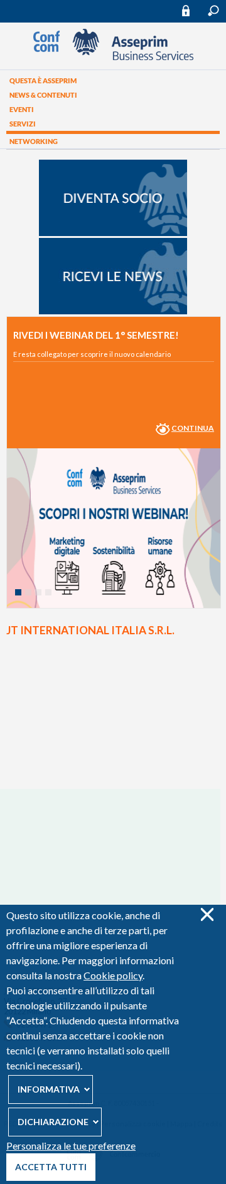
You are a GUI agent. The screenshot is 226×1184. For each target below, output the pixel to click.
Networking (33, 141)
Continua (192, 428)
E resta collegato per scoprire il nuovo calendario (92, 354)
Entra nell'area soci (191, 10)
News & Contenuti (43, 95)
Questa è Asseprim (43, 80)
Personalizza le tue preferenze (71, 1145)
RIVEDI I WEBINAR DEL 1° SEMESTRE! (96, 335)
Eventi (21, 109)
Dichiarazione (53, 1121)
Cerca (213, 10)
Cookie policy (113, 975)
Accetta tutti (51, 1166)
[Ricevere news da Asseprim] (113, 311)
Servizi (22, 124)
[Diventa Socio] (113, 233)
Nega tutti (206, 914)
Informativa (49, 1089)
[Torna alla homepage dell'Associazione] (113, 57)
